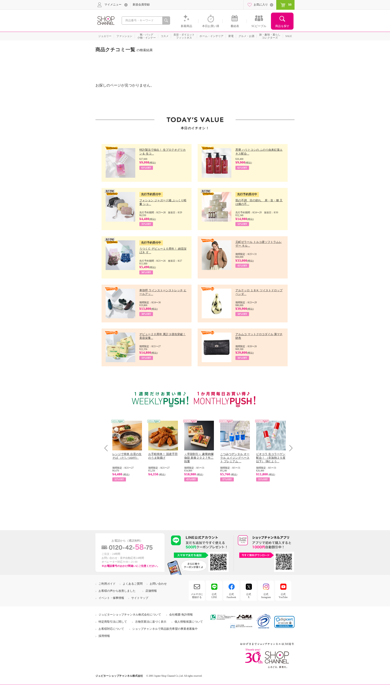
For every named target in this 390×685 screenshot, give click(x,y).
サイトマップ (139, 597)
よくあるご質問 (133, 583)
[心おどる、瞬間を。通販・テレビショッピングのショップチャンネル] (105, 20)
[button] (284, 622)
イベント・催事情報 (111, 597)
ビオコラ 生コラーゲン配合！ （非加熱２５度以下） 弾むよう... (270, 458)
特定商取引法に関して (113, 621)
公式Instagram (266, 595)
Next (289, 448)
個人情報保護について (188, 621)
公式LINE (214, 595)
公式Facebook (231, 595)
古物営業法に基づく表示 (150, 621)
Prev (107, 448)
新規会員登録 (141, 4)
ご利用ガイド (107, 583)
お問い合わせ (158, 583)
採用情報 (104, 635)
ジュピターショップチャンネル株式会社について (130, 614)
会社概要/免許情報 (181, 614)
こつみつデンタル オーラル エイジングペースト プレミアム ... (234, 458)
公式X (248, 595)
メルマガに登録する (197, 595)
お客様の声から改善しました (117, 590)
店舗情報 (151, 590)
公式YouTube (283, 595)
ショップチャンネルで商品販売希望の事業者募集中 (165, 628)
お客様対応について (111, 628)
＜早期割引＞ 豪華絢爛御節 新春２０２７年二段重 (198, 458)
